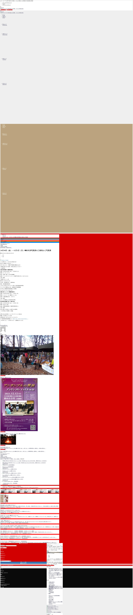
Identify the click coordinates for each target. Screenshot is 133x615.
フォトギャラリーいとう (5, 243)
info (3, 256)
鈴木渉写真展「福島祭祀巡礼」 (6, 247)
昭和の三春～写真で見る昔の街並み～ (20, 318)
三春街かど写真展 (3, 246)
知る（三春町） (3, 242)
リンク (3, 3)
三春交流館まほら (3, 244)
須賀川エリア (2, 555)
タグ (47, 546)
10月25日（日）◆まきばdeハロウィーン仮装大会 (11, 486)
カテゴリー (49, 544)
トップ (1, 549)
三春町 (1, 245)
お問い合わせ (9, 9)
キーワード (49, 543)
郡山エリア (2, 553)
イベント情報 (3, 9)
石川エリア (2, 559)
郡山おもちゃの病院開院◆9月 (54, 572)
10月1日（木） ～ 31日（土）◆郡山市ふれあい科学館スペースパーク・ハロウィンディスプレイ (20, 487)
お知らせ (2, 238)
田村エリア (2, 557)
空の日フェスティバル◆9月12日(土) (55, 573)
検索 (47, 551)
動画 (1, 574)
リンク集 (2, 587)
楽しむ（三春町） (3, 241)
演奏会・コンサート (4, 572)
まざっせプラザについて (7, 2)
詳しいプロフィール (50, 565)
